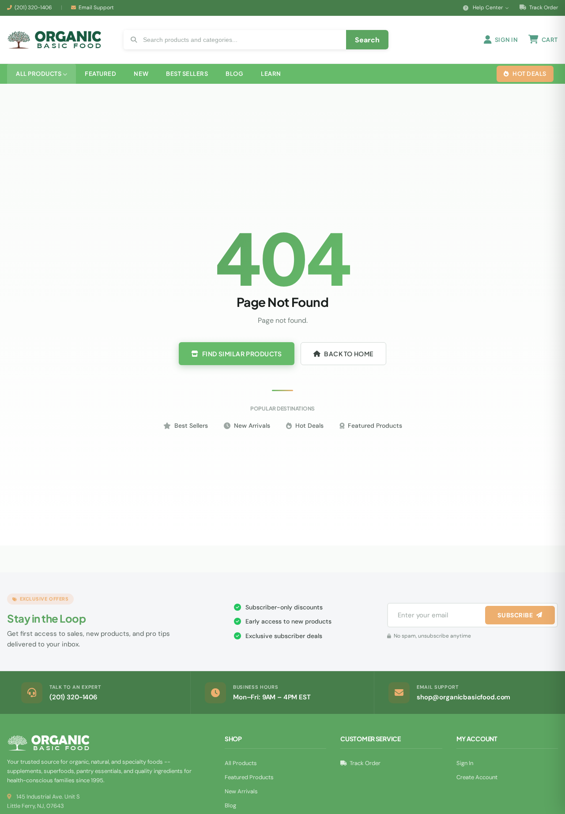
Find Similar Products (242, 354)
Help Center (488, 7)
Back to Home (348, 354)
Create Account (476, 777)
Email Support (96, 7)
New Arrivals (252, 425)
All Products (241, 763)
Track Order (543, 7)
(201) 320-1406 (33, 7)
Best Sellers (191, 425)
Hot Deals (309, 425)
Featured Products (375, 425)
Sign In (464, 763)
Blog (230, 805)
